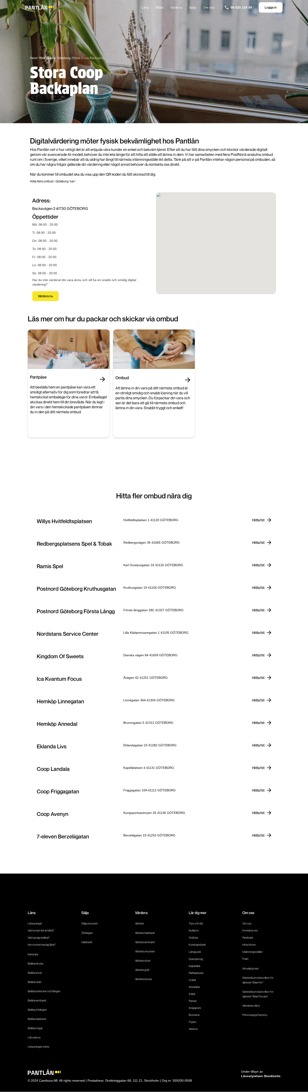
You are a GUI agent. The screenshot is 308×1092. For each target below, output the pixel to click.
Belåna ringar (35, 1028)
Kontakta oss (250, 930)
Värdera (176, 7)
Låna (145, 7)
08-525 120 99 (241, 7)
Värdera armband (145, 942)
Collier (192, 980)
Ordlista (193, 937)
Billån (160, 7)
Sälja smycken (89, 923)
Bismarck (194, 1015)
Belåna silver (35, 972)
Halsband (86, 942)
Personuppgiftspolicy (254, 1015)
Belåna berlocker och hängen (44, 991)
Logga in (271, 7)
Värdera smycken (145, 951)
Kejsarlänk (194, 966)
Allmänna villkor (251, 1005)
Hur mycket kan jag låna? (41, 944)
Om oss (208, 7)
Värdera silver (142, 960)
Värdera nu (45, 296)
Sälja (192, 7)
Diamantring (196, 959)
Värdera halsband (145, 933)
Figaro (192, 1022)
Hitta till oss (249, 944)
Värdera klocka (143, 979)
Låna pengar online (38, 1046)
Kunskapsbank (197, 944)
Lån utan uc (34, 1037)
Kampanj (33, 954)
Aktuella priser (250, 968)
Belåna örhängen (37, 1009)
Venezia (193, 1029)
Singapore (195, 1008)
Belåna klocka (35, 963)
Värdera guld (142, 970)
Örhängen (87, 933)
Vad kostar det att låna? (41, 930)
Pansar (193, 1001)
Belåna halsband (37, 1019)
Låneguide (195, 952)
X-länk (192, 994)
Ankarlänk (194, 987)
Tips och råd (196, 923)
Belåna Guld (34, 982)
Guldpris (194, 930)
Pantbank (247, 937)
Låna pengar (35, 923)
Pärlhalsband (196, 973)
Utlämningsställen (252, 952)
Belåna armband (37, 1000)
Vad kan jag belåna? (39, 937)
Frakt (245, 958)
